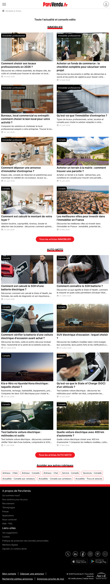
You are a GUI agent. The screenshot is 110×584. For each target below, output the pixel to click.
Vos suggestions (9, 532)
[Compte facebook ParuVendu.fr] (82, 553)
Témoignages (8, 507)
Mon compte (9, 573)
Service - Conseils (70, 473)
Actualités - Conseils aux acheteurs (55, 478)
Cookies (6, 536)
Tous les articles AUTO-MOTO (55, 455)
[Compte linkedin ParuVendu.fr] (75, 553)
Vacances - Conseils (92, 473)
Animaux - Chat (51, 473)
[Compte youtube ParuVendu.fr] (105, 553)
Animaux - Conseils (31, 473)
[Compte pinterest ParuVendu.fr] (97, 553)
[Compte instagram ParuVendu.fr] (90, 553)
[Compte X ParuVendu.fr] (67, 553)
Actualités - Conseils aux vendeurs (18, 478)
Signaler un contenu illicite (14, 548)
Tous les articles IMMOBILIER (55, 239)
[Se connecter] (106, 4)
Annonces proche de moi (50, 578)
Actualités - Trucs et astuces (88, 478)
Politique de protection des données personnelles (25, 540)
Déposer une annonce (32, 573)
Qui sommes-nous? (11, 495)
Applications (8, 515)
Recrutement (8, 503)
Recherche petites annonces (17, 578)
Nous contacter (9, 519)
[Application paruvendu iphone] (79, 561)
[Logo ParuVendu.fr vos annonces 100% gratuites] (55, 7)
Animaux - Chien (10, 473)
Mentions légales (10, 544)
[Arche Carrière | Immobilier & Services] (101, 576)
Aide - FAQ (7, 523)
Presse (5, 511)
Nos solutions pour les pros (15, 499)
